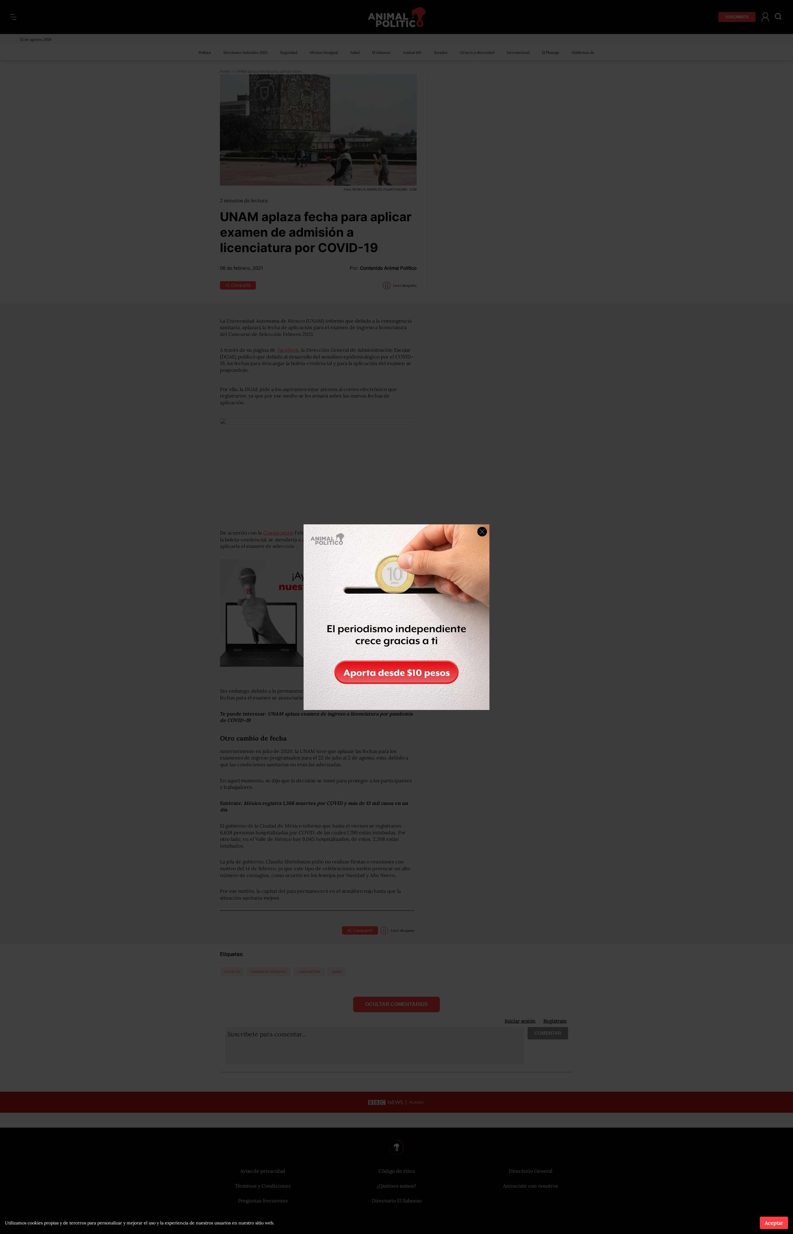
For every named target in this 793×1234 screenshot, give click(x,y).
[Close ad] (482, 531)
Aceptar (774, 1223)
